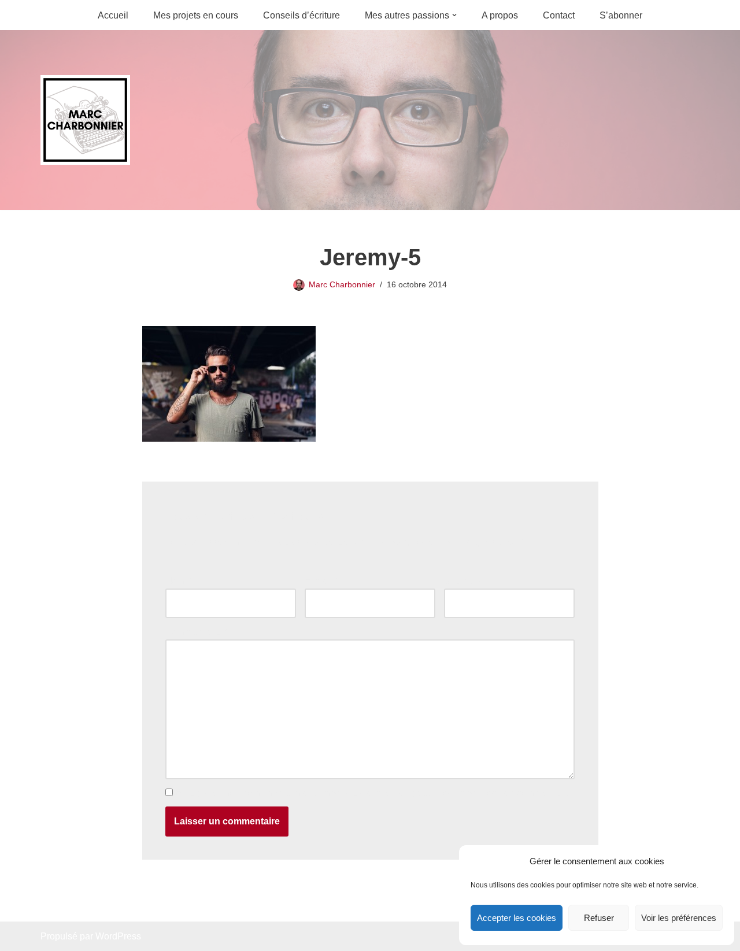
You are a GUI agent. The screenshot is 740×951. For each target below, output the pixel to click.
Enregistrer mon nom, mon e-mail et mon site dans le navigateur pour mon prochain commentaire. (374, 793)
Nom (178, 581)
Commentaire (196, 632)
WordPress (118, 936)
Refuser (599, 918)
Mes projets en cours (195, 15)
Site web (462, 581)
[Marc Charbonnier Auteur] (85, 120)
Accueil (113, 15)
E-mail (321, 581)
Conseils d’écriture (301, 15)
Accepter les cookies (516, 918)
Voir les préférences (678, 918)
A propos (500, 15)
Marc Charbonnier (342, 284)
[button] (454, 15)
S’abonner (621, 15)
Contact (559, 15)
